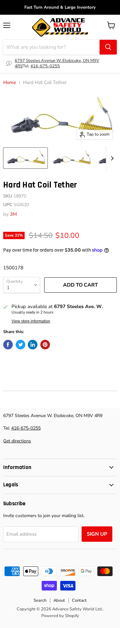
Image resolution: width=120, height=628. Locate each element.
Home (9, 82)
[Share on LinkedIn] (32, 344)
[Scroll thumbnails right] (111, 158)
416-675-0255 (45, 66)
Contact (79, 600)
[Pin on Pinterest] (45, 344)
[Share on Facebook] (8, 344)
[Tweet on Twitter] (20, 344)
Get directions (17, 441)
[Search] (108, 47)
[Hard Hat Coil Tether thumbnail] (25, 158)
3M (13, 214)
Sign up (97, 534)
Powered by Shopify (60, 616)
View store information (31, 321)
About (59, 600)
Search (40, 600)
